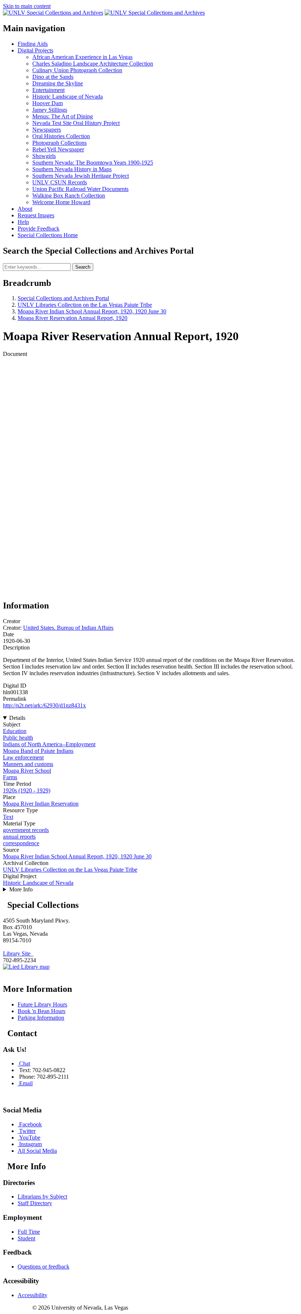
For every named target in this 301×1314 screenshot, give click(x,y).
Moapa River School (27, 771)
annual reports (19, 836)
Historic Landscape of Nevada (38, 883)
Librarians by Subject (42, 1196)
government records (26, 830)
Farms (10, 777)
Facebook (30, 1124)
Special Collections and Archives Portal (63, 298)
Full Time (29, 1232)
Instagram (30, 1144)
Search (82, 267)
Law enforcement (23, 757)
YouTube (29, 1137)
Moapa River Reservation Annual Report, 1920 (72, 318)
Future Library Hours (42, 1004)
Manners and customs (28, 764)
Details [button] (17, 718)
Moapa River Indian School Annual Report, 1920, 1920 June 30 (92, 311)
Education (14, 731)
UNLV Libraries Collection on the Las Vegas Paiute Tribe (85, 305)
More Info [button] (21, 889)
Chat (24, 1063)
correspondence (21, 843)
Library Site (18, 953)
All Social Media (37, 1151)
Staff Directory (35, 1203)
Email (26, 1083)
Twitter (27, 1131)
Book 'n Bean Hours (41, 1011)
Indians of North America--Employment (49, 744)
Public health (18, 738)
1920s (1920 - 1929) (26, 790)
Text (8, 817)
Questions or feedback (43, 1266)
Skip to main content (27, 6)
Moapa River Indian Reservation (41, 803)
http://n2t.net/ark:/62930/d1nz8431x (44, 705)
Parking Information (41, 1018)
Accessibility (32, 1295)
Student (26, 1238)
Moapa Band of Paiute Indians (38, 751)
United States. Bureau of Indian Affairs (68, 628)
